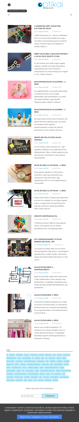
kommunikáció (10, 361)
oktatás (18, 370)
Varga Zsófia (43, 31)
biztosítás (41, 355)
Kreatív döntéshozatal (46, 216)
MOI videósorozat (16, 367)
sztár (25, 380)
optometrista (10, 374)
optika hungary (30, 370)
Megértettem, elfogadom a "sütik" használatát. (39, 417)
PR (52, 374)
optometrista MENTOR (20, 374)
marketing (23, 364)
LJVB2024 (59, 361)
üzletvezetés (48, 380)
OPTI (23, 370)
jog (46, 358)
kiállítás (64, 358)
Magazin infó (10, 364)
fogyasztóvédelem (11, 358)
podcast (48, 374)
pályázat (42, 374)
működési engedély (33, 367)
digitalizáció (48, 355)
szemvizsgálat (10, 380)
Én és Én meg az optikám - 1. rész (50, 191)
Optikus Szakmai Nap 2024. (47, 370)
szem (40, 377)
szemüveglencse (64, 377)
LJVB (47, 361)
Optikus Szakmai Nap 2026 (63, 370)
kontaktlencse (19, 361)
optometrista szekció (33, 374)
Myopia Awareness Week (51, 367)
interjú (42, 358)
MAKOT (17, 364)
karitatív (59, 358)
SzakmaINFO (34, 377)
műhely (24, 367)
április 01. (26, 355)
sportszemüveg (19, 377)
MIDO (51, 364)
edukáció (59, 355)
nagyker (62, 367)
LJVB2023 (52, 361)
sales (63, 374)
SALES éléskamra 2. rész (46, 320)
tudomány (40, 380)
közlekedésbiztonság (30, 361)
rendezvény (58, 374)
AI (7, 355)
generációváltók (26, 358)
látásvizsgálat (40, 361)
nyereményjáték (11, 370)
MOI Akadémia (58, 364)
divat (54, 355)
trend (35, 380)
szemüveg (46, 377)
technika (30, 380)
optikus (37, 370)
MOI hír (9, 367)
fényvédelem (66, 355)
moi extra (66, 364)
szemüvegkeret (54, 377)
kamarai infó (52, 358)
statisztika (26, 377)
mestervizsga (45, 364)
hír (33, 358)
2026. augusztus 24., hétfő (17, 11)
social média (10, 377)
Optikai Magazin (44, 245)
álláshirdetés (19, 355)
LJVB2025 (66, 361)
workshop (55, 380)
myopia (41, 367)
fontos (19, 358)
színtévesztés (19, 380)
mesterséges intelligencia (33, 364)
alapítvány (12, 355)
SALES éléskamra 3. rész (46, 295)
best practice (34, 355)
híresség (37, 358)
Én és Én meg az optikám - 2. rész (50, 165)
